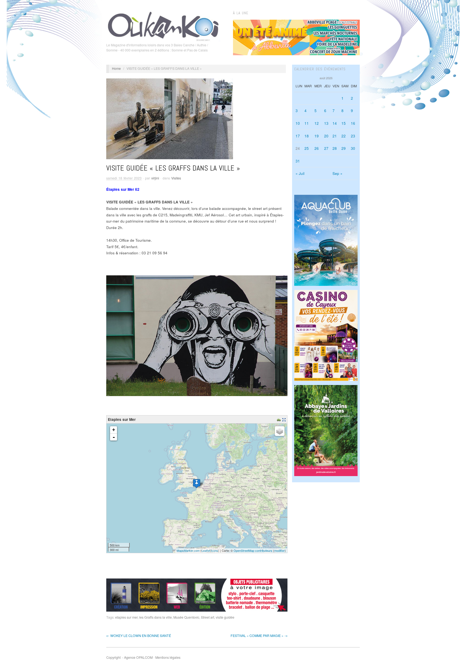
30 (353, 148)
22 (343, 135)
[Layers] (280, 431)
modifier (279, 550)
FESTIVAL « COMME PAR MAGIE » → (259, 635)
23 (353, 135)
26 (316, 148)
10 (298, 123)
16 (353, 123)
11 (306, 123)
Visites (176, 178)
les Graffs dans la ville (155, 617)
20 (326, 135)
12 (316, 123)
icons (214, 550)
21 (335, 135)
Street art (207, 617)
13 (326, 123)
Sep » (337, 173)
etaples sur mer (126, 617)
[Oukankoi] (163, 25)
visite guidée (225, 617)
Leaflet (205, 550)
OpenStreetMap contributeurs (253, 550)
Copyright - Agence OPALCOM (129, 657)
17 (298, 135)
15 (343, 123)
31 (298, 161)
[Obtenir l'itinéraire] (279, 419)
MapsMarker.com (188, 550)
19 (316, 135)
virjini (155, 178)
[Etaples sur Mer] (196, 483)
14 (335, 123)
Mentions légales (167, 657)
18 (306, 135)
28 (335, 148)
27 (326, 148)
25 (306, 148)
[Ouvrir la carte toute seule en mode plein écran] (284, 419)
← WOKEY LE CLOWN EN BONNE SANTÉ (138, 635)
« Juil (300, 173)
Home (116, 68)
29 (343, 148)
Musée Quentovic (186, 617)
